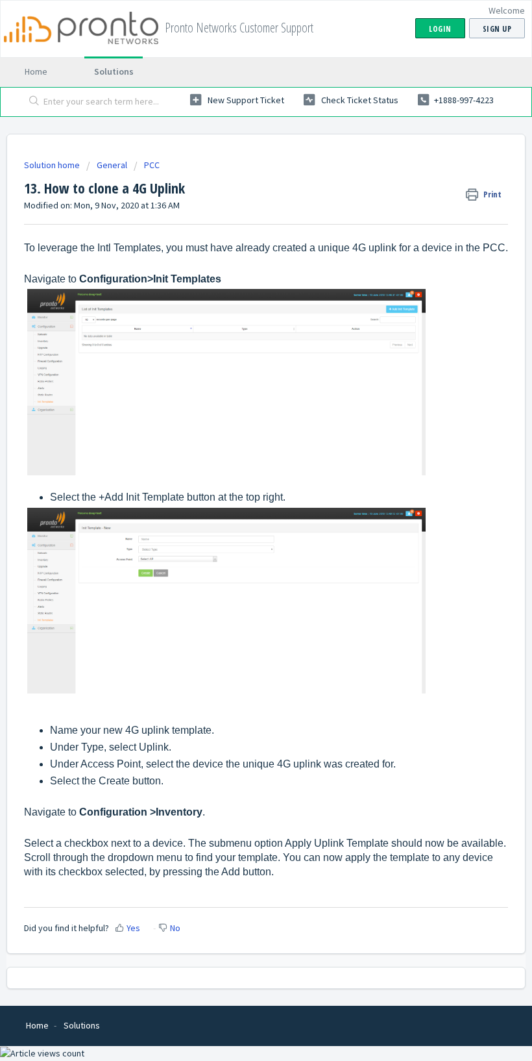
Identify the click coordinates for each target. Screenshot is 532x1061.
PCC (152, 165)
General (112, 165)
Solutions (114, 71)
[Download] (242, 529)
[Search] (31, 102)
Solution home (53, 165)
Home (36, 71)
